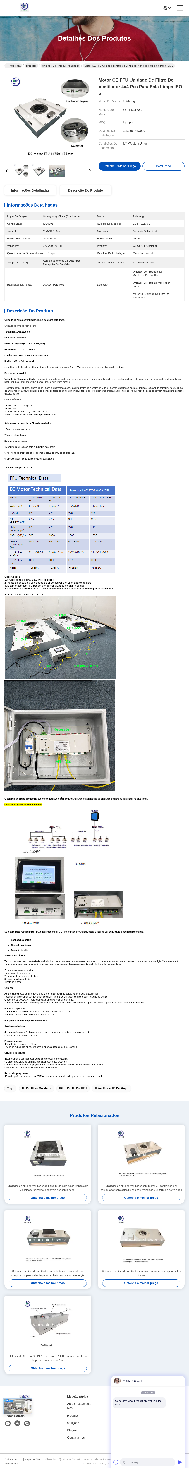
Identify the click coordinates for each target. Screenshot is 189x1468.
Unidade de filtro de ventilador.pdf (21, 326)
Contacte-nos (76, 1437)
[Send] (180, 1462)
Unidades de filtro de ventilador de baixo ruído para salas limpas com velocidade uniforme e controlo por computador (47, 1187)
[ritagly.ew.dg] (27, 1423)
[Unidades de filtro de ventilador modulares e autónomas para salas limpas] (141, 1240)
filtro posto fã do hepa (111, 1088)
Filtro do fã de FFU (73, 1088)
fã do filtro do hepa (36, 1088)
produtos (31, 65)
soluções (73, 1422)
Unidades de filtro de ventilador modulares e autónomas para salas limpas (141, 1273)
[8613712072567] (7, 1423)
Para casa (15, 65)
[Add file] (115, 1462)
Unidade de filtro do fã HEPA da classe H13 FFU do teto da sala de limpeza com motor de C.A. (48, 1358)
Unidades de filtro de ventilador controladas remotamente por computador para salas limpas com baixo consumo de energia (47, 1273)
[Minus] (180, 1381)
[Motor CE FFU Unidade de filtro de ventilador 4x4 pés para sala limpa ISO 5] (48, 116)
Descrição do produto (85, 190)
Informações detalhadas (30, 190)
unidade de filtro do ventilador (60, 65)
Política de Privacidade (11, 1461)
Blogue (72, 1430)
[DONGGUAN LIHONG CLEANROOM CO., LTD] (24, 8)
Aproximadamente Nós (79, 1406)
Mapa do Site (32, 1459)
